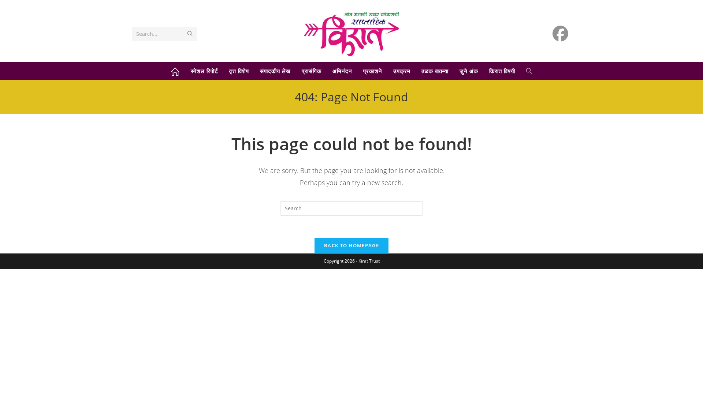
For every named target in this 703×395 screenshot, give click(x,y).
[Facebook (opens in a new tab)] (560, 33)
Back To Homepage (351, 245)
